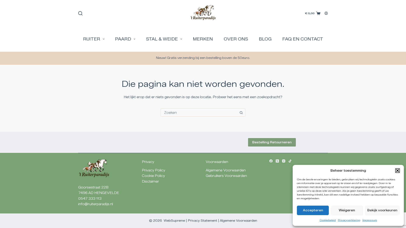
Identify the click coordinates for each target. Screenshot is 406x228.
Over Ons (236, 39)
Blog (265, 39)
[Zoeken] (80, 13)
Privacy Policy (153, 170)
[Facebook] (271, 161)
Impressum (369, 220)
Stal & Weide (162, 39)
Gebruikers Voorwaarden (226, 176)
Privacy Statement (202, 221)
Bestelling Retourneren (272, 142)
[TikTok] (290, 161)
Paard (123, 39)
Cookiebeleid (328, 220)
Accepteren (313, 210)
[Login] (326, 13)
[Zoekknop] (241, 113)
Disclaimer (150, 181)
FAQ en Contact (302, 39)
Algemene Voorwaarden (226, 170)
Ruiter (91, 39)
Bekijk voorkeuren (382, 210)
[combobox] (199, 112)
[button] (397, 170)
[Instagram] (283, 161)
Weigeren (347, 210)
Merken (203, 39)
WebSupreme (174, 221)
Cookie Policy (153, 176)
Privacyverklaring (349, 220)
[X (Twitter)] (277, 161)
